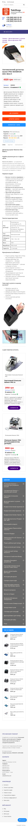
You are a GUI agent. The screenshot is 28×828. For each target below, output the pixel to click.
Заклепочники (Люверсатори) (13, 603)
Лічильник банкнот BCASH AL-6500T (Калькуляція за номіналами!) (16, 636)
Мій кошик (6, 814)
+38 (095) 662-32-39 (14, 17)
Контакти (6, 785)
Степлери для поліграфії (11, 611)
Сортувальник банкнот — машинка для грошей (11, 491)
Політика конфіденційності (10, 797)
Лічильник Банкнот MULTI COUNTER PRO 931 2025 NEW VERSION (17, 662)
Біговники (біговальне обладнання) (10, 598)
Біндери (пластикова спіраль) (13, 515)
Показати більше (9, 141)
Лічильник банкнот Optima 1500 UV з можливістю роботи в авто (16, 671)
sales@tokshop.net (6, 775)
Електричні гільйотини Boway (13, 556)
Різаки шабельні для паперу (12, 543)
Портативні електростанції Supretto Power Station (12, 566)
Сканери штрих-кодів (10, 580)
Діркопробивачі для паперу (12, 615)
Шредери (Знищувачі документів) (10, 561)
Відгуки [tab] (10, 145)
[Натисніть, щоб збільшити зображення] (14, 54)
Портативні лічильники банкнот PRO (14, 375)
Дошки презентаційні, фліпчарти (10, 571)
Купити (13, 408)
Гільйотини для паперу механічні (11, 551)
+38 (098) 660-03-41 (14, 19)
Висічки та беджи (9, 594)
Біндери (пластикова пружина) (13, 507)
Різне (5, 624)
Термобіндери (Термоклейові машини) (12, 528)
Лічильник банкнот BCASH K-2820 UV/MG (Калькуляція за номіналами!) (16, 645)
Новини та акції (7, 792)
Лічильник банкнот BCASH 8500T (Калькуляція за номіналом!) (16, 680)
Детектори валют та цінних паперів (12, 502)
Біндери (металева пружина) (12, 511)
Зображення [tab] (19, 145)
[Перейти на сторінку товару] (14, 364)
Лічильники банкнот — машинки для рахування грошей (11, 485)
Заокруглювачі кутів (10, 607)
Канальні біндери (9, 533)
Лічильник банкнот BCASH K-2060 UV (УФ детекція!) (16, 688)
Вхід (4, 2)
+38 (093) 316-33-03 (14, 21)
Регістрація (6, 811)
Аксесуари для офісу (10, 619)
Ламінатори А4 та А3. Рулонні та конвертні (13, 538)
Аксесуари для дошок (10, 576)
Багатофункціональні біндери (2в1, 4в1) (13, 519)
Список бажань (7, 816)
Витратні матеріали (10, 590)
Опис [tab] (4, 145)
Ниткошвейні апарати (10, 524)
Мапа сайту (6, 800)
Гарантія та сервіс (8, 790)
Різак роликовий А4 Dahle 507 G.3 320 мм (16, 696)
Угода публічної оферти (9, 795)
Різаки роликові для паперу (12, 547)
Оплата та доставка (8, 787)
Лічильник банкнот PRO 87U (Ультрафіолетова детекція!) (12, 441)
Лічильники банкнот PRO (12, 435)
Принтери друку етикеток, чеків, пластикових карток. (12, 585)
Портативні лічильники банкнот (11, 496)
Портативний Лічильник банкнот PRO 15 (12, 381)
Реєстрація (11, 2)
